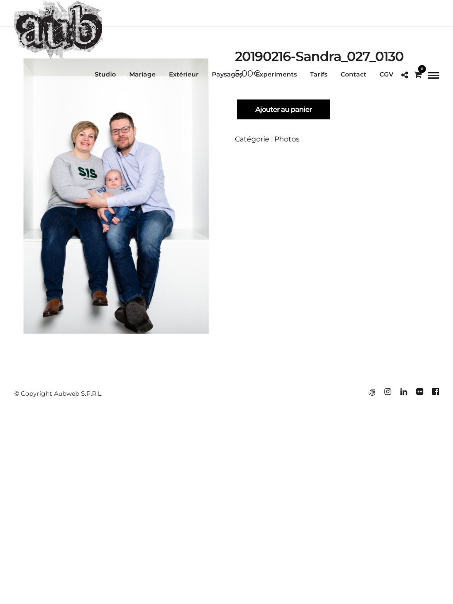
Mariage (142, 74)
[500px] (371, 391)
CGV (386, 74)
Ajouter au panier (283, 109)
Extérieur (184, 74)
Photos (286, 139)
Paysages (227, 74)
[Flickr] (419, 391)
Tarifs (318, 74)
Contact (353, 74)
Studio (105, 74)
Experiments (276, 74)
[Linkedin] (403, 391)
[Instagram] (387, 391)
